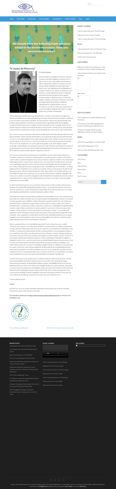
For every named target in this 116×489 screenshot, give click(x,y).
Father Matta (57, 19)
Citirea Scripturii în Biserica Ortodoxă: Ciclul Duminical (91, 74)
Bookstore (32, 19)
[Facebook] (51, 480)
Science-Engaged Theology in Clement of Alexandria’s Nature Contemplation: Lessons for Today (23, 392)
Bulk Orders (81, 93)
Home (11, 19)
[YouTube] (63, 480)
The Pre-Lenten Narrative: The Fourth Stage (92, 39)
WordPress (83, 486)
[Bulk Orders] (84, 101)
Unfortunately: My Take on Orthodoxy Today (92, 49)
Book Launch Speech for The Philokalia (90, 53)
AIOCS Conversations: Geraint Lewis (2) (60, 328)
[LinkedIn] (59, 480)
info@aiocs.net (43, 486)
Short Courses (70, 19)
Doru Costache (46, 72)
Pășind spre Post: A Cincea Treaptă (89, 35)
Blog (80, 19)
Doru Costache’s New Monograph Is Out (90, 150)
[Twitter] (55, 480)
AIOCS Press (82, 159)
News (87, 19)
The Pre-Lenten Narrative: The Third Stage (55, 377)
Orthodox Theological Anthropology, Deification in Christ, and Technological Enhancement (90, 131)
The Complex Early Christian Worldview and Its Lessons (91, 119)
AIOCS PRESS (20, 19)
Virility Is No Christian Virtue (87, 57)
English (12, 284)
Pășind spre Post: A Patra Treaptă (53, 373)
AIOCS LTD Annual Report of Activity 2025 (91, 142)
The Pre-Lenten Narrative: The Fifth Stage (91, 31)
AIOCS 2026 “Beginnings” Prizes (88, 146)
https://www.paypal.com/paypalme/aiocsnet (44, 295)
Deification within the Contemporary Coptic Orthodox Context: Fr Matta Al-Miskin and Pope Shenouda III (91, 68)
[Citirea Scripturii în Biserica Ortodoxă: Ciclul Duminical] (84, 83)
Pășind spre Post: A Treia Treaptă (52, 381)
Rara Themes (68, 486)
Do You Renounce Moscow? (19, 328)
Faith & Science (44, 19)
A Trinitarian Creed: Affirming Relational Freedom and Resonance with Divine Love (91, 125)
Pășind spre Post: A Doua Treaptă (53, 385)
